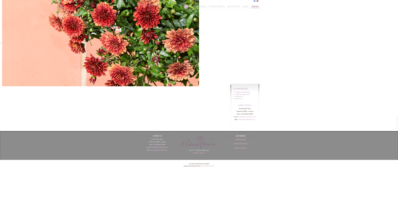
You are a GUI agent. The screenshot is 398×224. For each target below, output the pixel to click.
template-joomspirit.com (397, 122)
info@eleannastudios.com (247, 117)
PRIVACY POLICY (199, 153)
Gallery (246, 6)
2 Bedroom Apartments (242, 92)
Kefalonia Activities (241, 148)
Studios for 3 (239, 96)
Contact (255, 6)
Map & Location (233, 6)
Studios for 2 (239, 98)
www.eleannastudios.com (246, 119)
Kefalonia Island (240, 139)
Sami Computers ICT (207, 166)
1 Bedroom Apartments (242, 94)
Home (187, 6)
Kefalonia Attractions (240, 143)
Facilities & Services (216, 6)
